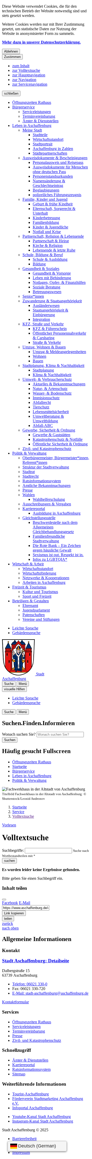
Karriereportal (33, 508)
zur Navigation (24, 79)
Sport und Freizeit (36, 596)
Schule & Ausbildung (50, 259)
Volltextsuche (23, 816)
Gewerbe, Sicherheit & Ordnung (48, 430)
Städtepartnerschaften (50, 153)
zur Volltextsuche (26, 70)
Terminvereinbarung (38, 116)
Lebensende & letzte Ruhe (54, 250)
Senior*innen (33, 296)
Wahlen (28, 495)
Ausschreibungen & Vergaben (46, 504)
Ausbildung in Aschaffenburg (56, 513)
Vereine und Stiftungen (41, 619)
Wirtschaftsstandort (48, 139)
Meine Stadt (32, 130)
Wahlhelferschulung (49, 499)
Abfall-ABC (43, 425)
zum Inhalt (20, 66)
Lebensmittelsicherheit (51, 411)
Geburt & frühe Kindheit (53, 204)
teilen (8, 919)
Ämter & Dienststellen (40, 121)
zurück (7, 923)
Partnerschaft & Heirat (51, 241)
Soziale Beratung (46, 287)
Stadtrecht (30, 476)
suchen (9, 861)
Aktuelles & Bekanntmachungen (59, 384)
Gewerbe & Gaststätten (51, 435)
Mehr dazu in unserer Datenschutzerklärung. (41, 42)
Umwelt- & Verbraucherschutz (47, 379)
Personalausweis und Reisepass (58, 162)
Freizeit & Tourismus (29, 587)
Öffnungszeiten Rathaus (31, 102)
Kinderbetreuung (46, 218)
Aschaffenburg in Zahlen (53, 148)
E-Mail (24, 903)
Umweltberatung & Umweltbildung (48, 418)
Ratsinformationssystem (41, 481)
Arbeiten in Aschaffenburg (43, 582)
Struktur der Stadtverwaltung (45, 467)
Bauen (38, 361)
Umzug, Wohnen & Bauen (44, 347)
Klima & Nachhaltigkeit (52, 375)
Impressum (21, 1152)
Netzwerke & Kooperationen (45, 578)
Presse (27, 490)
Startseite (19, 807)
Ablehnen (11, 51)
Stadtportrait (42, 144)
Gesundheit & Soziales (40, 268)
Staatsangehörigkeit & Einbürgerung (50, 312)
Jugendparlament (36, 610)
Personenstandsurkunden (53, 176)
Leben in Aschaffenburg (31, 125)
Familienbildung (46, 222)
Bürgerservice (23, 107)
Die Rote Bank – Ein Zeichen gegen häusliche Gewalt (57, 547)
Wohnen (39, 356)
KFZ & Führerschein (50, 328)
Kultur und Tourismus (40, 592)
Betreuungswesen (47, 291)
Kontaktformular (15, 1002)
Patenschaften (33, 615)
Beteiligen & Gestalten (30, 601)
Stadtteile (40, 135)
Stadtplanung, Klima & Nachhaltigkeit (53, 365)
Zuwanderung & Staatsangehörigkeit (52, 301)
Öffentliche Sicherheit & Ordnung (60, 444)
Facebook (10, 903)
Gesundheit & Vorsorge (52, 273)
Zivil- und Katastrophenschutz (46, 448)
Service (18, 812)
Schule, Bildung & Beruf (42, 255)
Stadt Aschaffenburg (35, 960)
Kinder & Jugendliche (50, 227)
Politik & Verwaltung (29, 453)
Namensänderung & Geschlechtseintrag (49, 183)
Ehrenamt (30, 605)
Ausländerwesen (46, 305)
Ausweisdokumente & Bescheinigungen (54, 158)
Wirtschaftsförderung (39, 573)
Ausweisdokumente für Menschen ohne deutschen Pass (60, 169)
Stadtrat (28, 471)
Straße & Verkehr (47, 342)
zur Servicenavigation (29, 84)
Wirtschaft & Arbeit (28, 564)
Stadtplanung (43, 370)
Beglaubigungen (46, 190)
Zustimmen (12, 57)
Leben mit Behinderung (52, 278)
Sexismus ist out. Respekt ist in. (58, 555)
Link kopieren (14, 913)
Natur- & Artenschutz (50, 388)
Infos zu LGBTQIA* (50, 559)
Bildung (39, 264)
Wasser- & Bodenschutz (52, 393)
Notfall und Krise (47, 231)
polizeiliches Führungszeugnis (57, 195)
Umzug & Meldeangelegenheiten (59, 351)
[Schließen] (4, 899)
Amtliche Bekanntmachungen (46, 485)
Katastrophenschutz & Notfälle (58, 439)
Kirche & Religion (48, 245)
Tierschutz (41, 407)
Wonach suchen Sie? (19, 734)
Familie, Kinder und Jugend (44, 199)
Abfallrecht (42, 402)
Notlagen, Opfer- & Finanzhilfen (59, 282)
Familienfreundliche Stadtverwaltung (49, 538)
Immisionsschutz (46, 398)
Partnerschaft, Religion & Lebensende (53, 236)
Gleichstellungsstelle (38, 518)
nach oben (10, 928)
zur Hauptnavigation (28, 75)
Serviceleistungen (36, 111)
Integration (41, 319)
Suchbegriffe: (13, 850)
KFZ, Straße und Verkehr (43, 324)
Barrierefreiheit (24, 1138)
